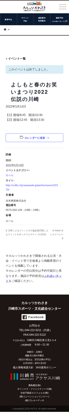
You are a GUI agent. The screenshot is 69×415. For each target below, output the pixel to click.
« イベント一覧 (16, 58)
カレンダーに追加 (34, 137)
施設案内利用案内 (42, 19)
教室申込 (8, 19)
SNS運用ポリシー (46, 367)
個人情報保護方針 (23, 367)
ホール (9, 175)
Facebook (36, 317)
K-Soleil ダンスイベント (56, 232)
